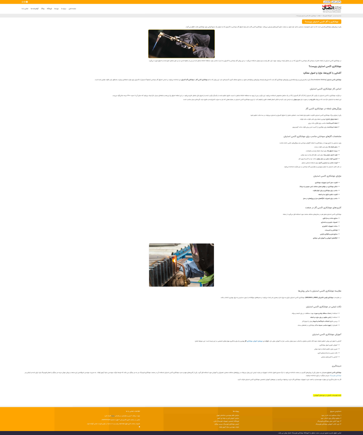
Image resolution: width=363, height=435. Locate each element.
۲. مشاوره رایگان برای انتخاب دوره (331, 418)
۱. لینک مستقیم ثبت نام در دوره (331, 415)
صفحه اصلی (72, 8)
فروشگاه (49, 8)
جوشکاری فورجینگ (335, 375)
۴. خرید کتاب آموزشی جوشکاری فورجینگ (328, 424)
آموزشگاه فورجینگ (327, 16)
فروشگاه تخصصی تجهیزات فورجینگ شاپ (226, 421)
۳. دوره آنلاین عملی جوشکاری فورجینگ (329, 421)
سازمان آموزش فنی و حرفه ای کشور (228, 418)
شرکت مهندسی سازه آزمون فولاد (229, 427)
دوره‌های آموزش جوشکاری (255, 341)
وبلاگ (42, 8)
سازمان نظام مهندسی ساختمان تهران (228, 415)
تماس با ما (25, 8)
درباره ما (63, 8)
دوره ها (56, 8)
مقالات (318, 16)
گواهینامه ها (34, 8)
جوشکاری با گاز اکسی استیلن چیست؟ (306, 16)
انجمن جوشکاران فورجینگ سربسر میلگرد (226, 424)
